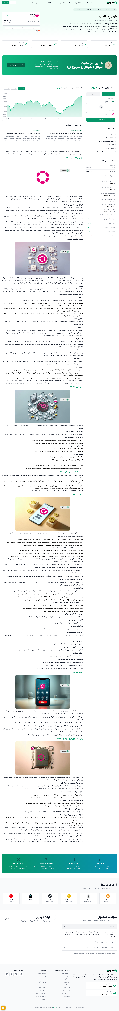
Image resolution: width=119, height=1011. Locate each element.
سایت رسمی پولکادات (33, 28)
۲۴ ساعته (21, 88)
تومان (109, 102)
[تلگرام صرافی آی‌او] (21, 974)
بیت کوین (107, 899)
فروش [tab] (93, 94)
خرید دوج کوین (65, 991)
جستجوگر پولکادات (22, 28)
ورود (13, 3)
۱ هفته (6, 88)
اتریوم (88, 899)
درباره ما (44, 976)
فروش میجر (66, 996)
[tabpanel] (100, 110)
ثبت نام (6, 3)
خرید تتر (67, 979)
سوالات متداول (42, 988)
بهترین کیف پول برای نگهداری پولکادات (104, 152)
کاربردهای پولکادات (109, 137)
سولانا (30, 899)
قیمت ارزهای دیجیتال (77, 3)
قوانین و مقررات (41, 982)
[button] (9, 919)
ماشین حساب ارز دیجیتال (51, 3)
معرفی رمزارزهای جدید (76, 130)
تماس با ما (30, 3)
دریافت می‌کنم (112, 110)
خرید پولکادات (101, 120)
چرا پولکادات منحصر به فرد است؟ (106, 141)
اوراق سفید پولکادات (10, 28)
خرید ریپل (67, 982)
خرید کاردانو (66, 985)
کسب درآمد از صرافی (40, 996)
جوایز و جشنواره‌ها (41, 993)
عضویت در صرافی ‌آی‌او (15, 65)
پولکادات (108, 114)
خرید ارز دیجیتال (91, 3)
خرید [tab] (108, 94)
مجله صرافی (39, 3)
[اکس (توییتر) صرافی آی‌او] (7, 974)
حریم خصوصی (42, 985)
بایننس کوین (69, 899)
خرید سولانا (67, 988)
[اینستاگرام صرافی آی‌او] (16, 974)
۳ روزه (13, 88)
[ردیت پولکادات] (39, 31)
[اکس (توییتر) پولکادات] (36, 31)
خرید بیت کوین (66, 973)
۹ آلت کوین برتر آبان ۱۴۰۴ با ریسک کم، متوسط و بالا (23, 133)
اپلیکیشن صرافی (65, 3)
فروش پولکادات (110, 148)
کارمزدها (44, 999)
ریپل (50, 899)
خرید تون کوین (66, 993)
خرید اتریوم (67, 976)
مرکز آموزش (43, 991)
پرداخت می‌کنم (111, 98)
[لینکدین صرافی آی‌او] (11, 974)
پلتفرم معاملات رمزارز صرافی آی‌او (105, 10)
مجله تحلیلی (36, 130)
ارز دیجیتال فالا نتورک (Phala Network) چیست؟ (66, 133)
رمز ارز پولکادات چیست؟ (108, 134)
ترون (11, 899)
